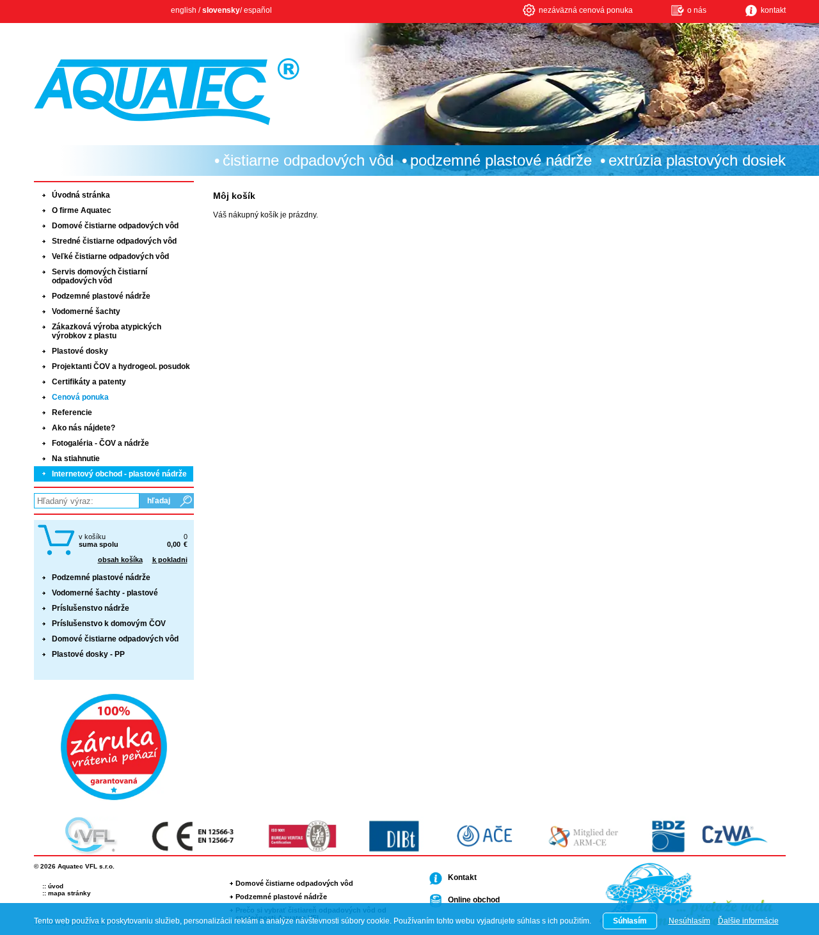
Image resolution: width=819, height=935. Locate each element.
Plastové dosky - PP (88, 654)
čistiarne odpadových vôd (308, 160)
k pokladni (169, 559)
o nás (696, 10)
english (183, 10)
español (258, 10)
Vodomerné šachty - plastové (105, 592)
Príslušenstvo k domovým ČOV (109, 623)
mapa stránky (69, 893)
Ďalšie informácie (748, 920)
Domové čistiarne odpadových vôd (115, 638)
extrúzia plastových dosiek (697, 160)
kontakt (773, 10)
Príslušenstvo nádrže (90, 608)
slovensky (221, 10)
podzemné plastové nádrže (501, 160)
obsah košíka (120, 559)
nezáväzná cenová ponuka (586, 10)
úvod (55, 886)
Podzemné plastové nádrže (101, 577)
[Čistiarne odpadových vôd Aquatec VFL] (166, 91)
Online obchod (474, 899)
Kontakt (462, 877)
